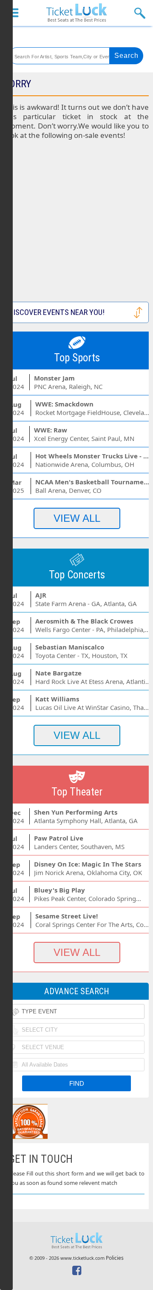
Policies (115, 1257)
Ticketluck (76, 13)
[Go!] (126, 55)
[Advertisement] (76, 225)
